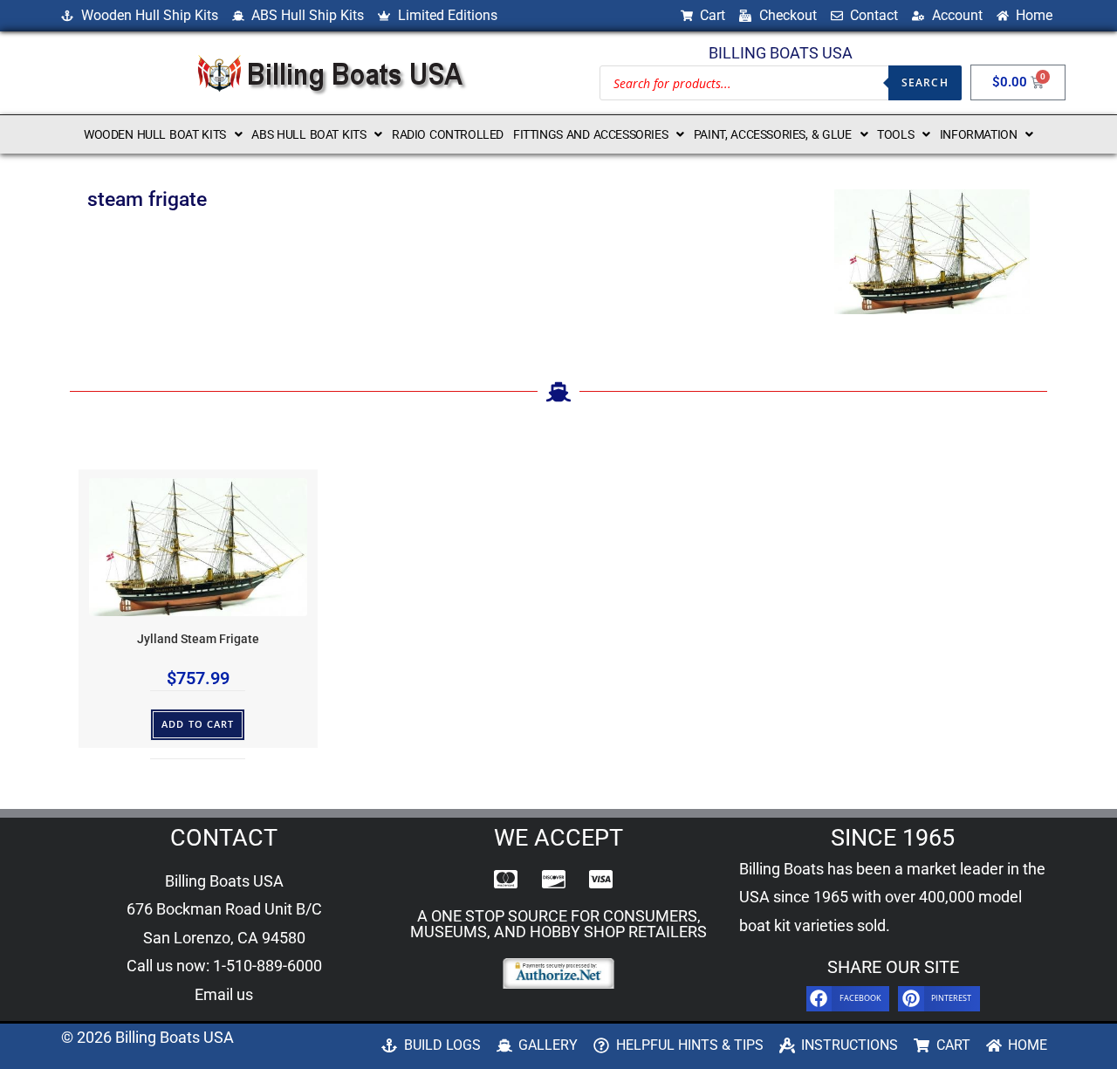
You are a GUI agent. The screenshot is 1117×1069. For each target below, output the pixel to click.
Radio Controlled (448, 134)
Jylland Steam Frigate (198, 639)
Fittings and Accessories (590, 134)
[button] (163, 134)
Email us (224, 994)
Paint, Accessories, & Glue (773, 134)
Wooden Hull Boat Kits (155, 134)
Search (925, 82)
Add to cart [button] (197, 723)
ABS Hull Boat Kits (308, 134)
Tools (895, 134)
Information (979, 134)
